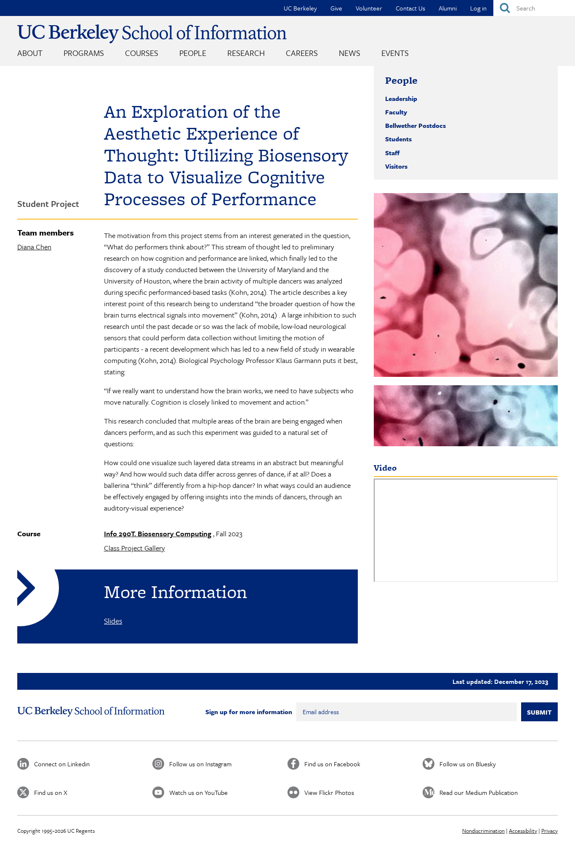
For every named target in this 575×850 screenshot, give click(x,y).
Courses (141, 52)
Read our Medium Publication (478, 792)
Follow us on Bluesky (467, 763)
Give (336, 8)
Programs (84, 52)
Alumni (448, 8)
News (349, 52)
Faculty (396, 112)
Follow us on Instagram (200, 763)
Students (398, 138)
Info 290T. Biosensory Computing (157, 533)
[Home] (152, 33)
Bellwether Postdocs (415, 125)
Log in (478, 8)
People (192, 52)
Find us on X (50, 792)
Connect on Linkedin (62, 763)
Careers (302, 52)
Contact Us (410, 8)
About (30, 52)
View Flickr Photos (329, 792)
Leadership (401, 98)
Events (395, 52)
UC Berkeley (300, 8)
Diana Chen (34, 246)
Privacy (549, 830)
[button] (466, 285)
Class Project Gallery (134, 548)
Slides (113, 620)
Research (246, 52)
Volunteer (369, 8)
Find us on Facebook (332, 763)
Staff (392, 152)
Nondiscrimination (483, 830)
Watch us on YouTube (198, 792)
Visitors (396, 166)
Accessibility (523, 830)
